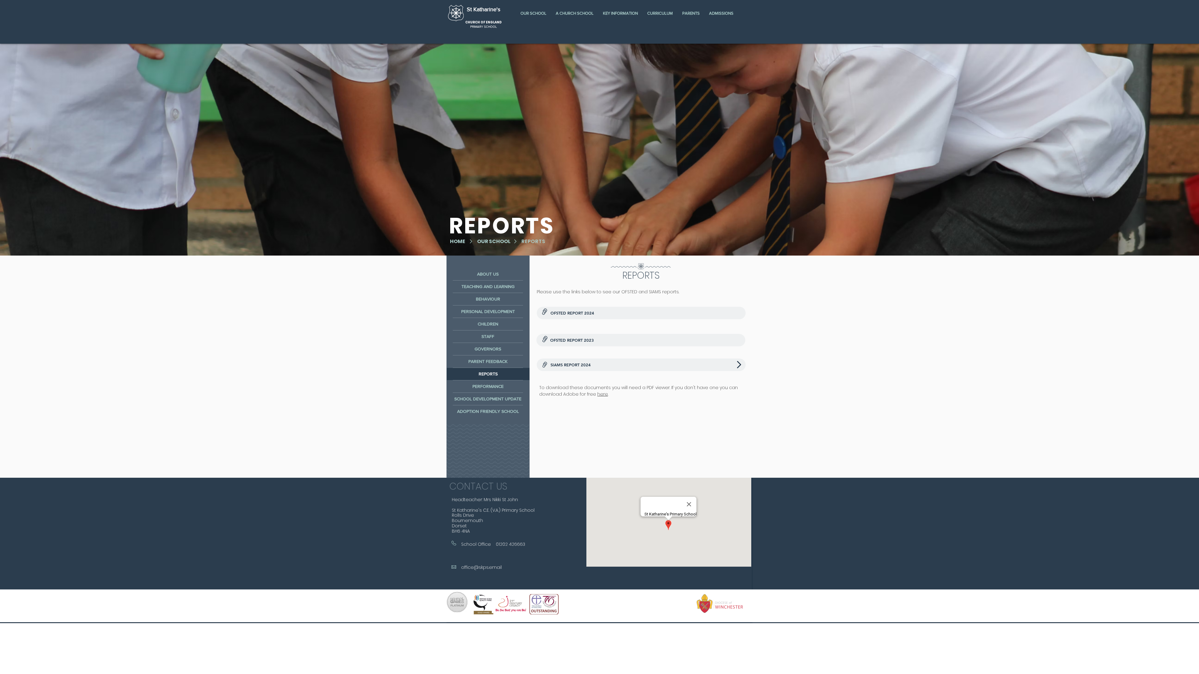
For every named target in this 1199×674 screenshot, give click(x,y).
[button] (533, 13)
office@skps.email (481, 567)
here (602, 394)
